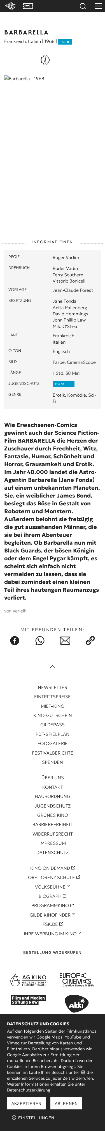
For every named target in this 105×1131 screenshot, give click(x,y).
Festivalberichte (52, 753)
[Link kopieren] (90, 641)
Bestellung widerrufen (52, 952)
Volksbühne (50, 887)
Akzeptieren (26, 1103)
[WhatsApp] (40, 641)
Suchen (82, 6)
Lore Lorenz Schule (50, 877)
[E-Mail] (65, 641)
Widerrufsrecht (52, 834)
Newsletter (52, 687)
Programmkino (50, 905)
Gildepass (52, 724)
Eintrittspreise (52, 696)
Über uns (52, 777)
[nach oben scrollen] (52, 667)
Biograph (50, 896)
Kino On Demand (50, 868)
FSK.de (50, 924)
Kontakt (52, 787)
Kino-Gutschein (52, 715)
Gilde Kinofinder (50, 915)
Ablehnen (66, 1103)
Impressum (52, 843)
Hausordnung (52, 796)
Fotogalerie (53, 743)
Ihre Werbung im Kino (50, 933)
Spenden (52, 762)
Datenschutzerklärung (28, 1090)
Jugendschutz (53, 806)
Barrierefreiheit (52, 824)
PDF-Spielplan (52, 734)
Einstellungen (35, 1118)
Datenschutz (52, 852)
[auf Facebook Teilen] (14, 641)
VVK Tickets (28, 6)
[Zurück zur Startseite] (9, 6)
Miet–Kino (52, 706)
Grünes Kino (52, 815)
